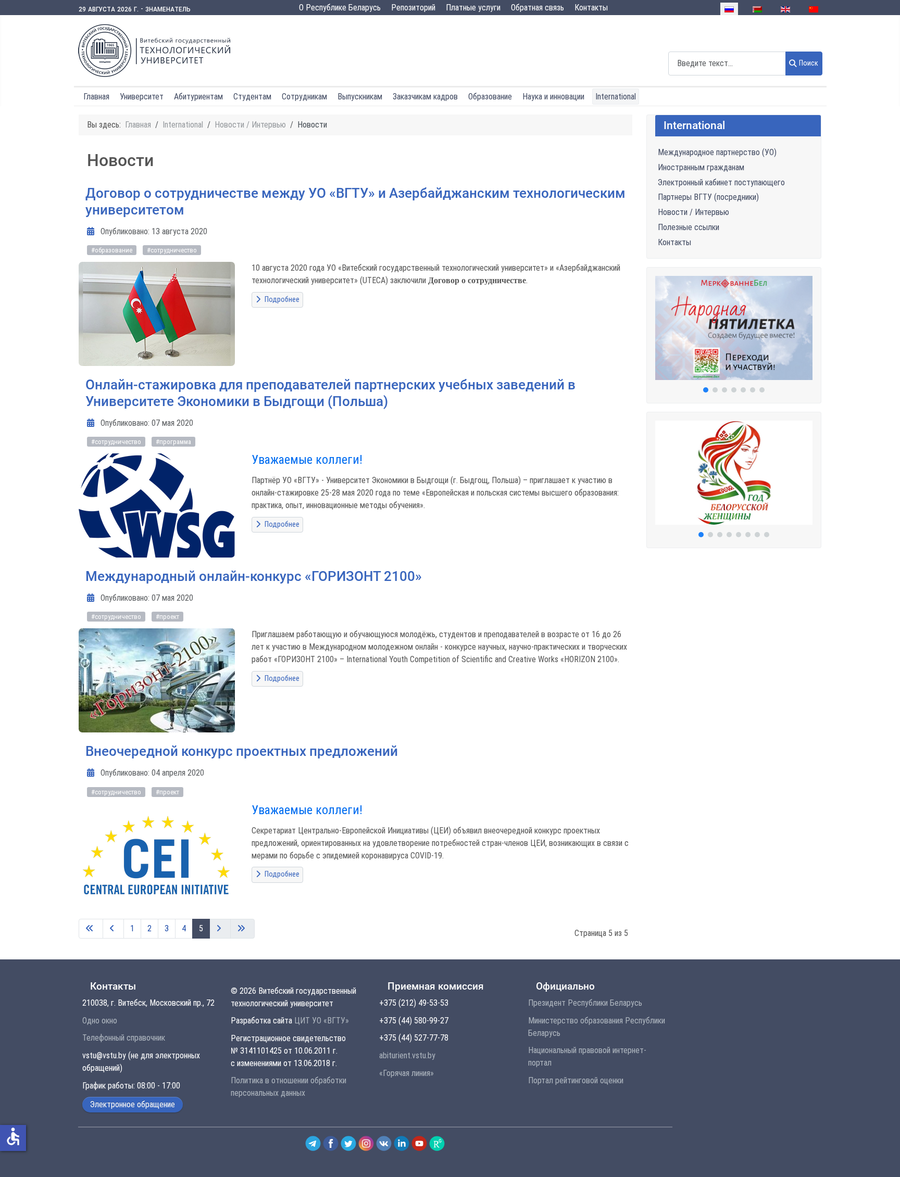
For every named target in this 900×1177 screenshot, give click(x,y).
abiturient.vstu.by (407, 1055)
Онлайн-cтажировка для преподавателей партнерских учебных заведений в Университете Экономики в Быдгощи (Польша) (330, 393)
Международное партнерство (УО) (717, 152)
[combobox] (727, 63)
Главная (96, 97)
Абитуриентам (198, 97)
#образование (111, 250)
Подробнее (281, 299)
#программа (173, 442)
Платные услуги (473, 7)
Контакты (591, 7)
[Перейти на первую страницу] (91, 929)
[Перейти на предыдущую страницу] (113, 929)
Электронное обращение (132, 1104)
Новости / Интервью (693, 212)
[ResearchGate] (437, 1143)
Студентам (252, 97)
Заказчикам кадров (425, 97)
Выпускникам (360, 97)
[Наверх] (880, 1158)
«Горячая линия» (406, 1073)
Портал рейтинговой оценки (575, 1080)
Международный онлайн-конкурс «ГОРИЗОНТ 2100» (253, 576)
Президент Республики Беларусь (585, 1003)
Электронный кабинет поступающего (721, 182)
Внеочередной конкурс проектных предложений (241, 751)
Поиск (808, 63)
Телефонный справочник (123, 1038)
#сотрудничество (172, 250)
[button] (734, 328)
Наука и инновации (553, 97)
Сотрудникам (304, 97)
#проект (167, 617)
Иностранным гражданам (701, 167)
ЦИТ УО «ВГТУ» (321, 1021)
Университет (142, 97)
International (615, 97)
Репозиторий (413, 7)
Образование (490, 97)
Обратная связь (537, 7)
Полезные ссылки (688, 227)
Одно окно (99, 1021)
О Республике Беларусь (340, 7)
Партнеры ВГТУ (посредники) (708, 197)
